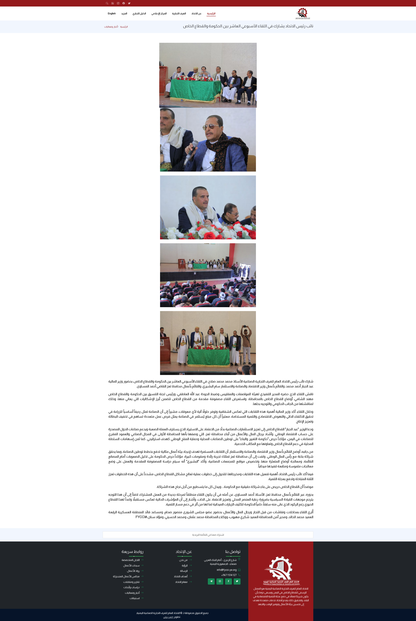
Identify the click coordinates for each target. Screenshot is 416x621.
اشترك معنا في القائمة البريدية (208, 534)
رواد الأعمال (133, 570)
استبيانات (135, 598)
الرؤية (185, 565)
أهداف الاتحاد (181, 576)
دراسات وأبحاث (132, 587)
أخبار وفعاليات (111, 26)
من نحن (183, 560)
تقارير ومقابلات (131, 582)
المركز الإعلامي (159, 13)
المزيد (124, 13)
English (112, 13)
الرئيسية (211, 13)
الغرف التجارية (179, 13)
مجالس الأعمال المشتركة (126, 576)
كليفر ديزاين (168, 617)
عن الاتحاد (196, 13)
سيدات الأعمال (131, 565)
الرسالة (184, 570)
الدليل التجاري (139, 13)
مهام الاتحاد (181, 582)
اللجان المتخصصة (131, 560)
